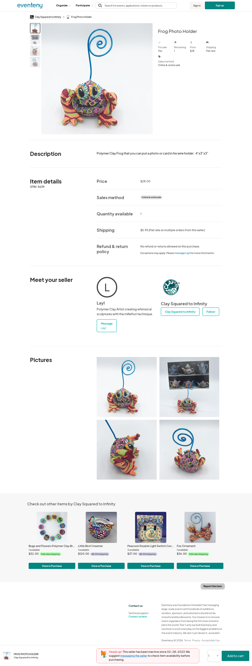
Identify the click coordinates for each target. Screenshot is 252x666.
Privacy (196, 640)
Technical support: (139, 614)
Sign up (220, 5)
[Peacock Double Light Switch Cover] (150, 527)
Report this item (212, 586)
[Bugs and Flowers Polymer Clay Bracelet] (52, 527)
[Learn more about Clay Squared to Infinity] (171, 287)
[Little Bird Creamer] (101, 527)
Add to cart (235, 656)
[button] (63, 5)
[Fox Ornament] (200, 527)
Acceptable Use (211, 640)
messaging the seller (133, 655)
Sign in (197, 5)
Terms (187, 640)
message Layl (182, 252)
